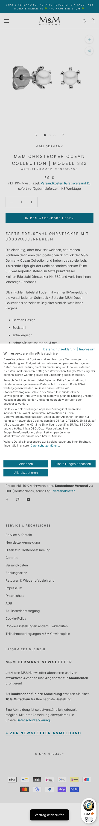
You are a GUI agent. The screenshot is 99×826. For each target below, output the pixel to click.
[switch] (89, 819)
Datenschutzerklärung (59, 349)
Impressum (87, 349)
